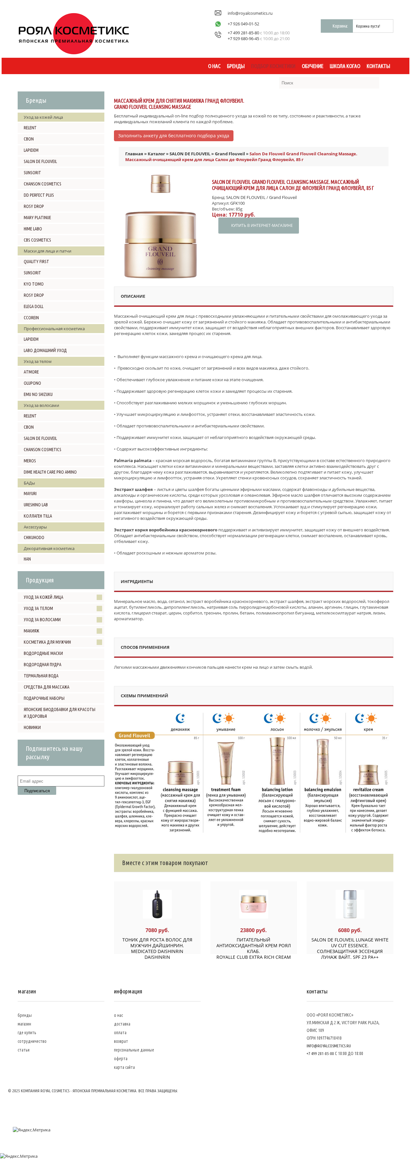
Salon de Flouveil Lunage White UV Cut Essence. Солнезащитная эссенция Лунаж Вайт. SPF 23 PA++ (350, 948)
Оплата (120, 1032)
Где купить (27, 1032)
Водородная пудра (42, 664)
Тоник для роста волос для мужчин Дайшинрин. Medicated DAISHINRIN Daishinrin (157, 948)
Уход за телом (38, 608)
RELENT (30, 127)
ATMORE (31, 371)
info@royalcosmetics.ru (250, 13)
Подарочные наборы (44, 698)
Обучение (312, 66)
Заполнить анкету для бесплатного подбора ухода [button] (173, 136)
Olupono (32, 383)
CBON (29, 139)
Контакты (378, 66)
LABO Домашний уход (45, 350)
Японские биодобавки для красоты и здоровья (59, 713)
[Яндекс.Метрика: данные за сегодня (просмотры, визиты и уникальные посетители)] (31, 1130)
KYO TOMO (34, 284)
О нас (214, 66)
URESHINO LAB (36, 504)
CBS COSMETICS (37, 240)
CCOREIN (31, 317)
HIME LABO (33, 228)
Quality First (36, 261)
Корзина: (340, 26)
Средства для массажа (46, 687)
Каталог (156, 154)
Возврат (121, 1041)
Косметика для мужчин (47, 642)
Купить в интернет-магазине (262, 225)
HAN (27, 559)
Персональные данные (134, 1049)
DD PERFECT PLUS (39, 195)
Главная (134, 154)
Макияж (31, 630)
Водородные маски (43, 653)
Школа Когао (345, 66)
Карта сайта (124, 1067)
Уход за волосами (42, 619)
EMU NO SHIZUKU (38, 394)
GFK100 (237, 203)
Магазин (24, 1023)
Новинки (32, 727)
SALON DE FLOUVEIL (40, 161)
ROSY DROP (34, 206)
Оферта (120, 1058)
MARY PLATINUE (37, 217)
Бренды (236, 66)
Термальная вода (41, 675)
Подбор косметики (273, 66)
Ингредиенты (137, 581)
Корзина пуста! (368, 26)
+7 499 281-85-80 (243, 33)
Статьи (24, 1049)
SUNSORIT (32, 172)
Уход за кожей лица (43, 597)
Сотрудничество (32, 1041)
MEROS (30, 460)
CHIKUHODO (34, 537)
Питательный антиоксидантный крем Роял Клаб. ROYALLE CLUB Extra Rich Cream (253, 948)
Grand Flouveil (230, 154)
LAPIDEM (31, 150)
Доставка (122, 1023)
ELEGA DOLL (33, 306)
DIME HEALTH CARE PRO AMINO (50, 472)
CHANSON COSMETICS (42, 183)
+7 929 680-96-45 (243, 38)
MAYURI (30, 493)
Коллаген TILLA (38, 516)
